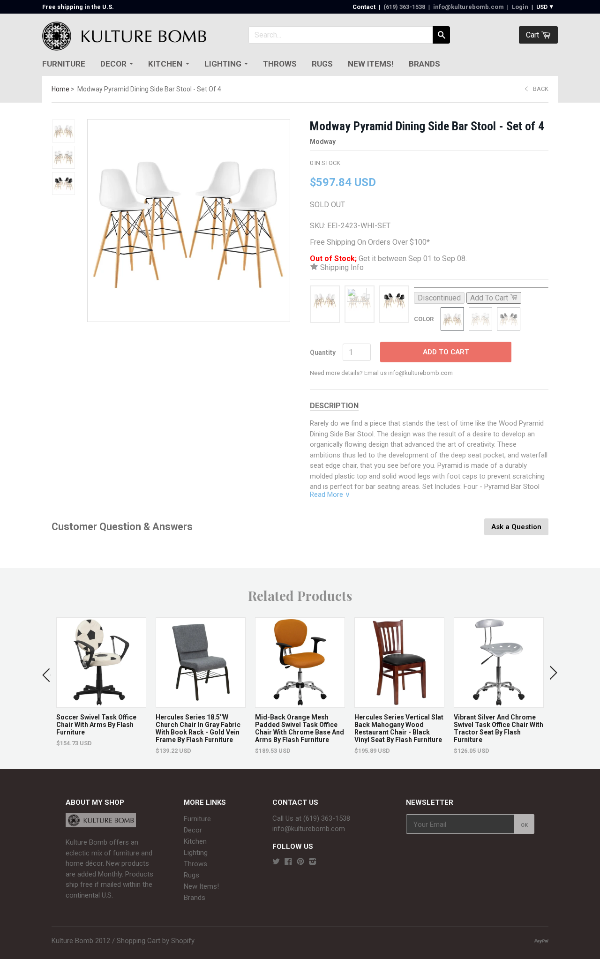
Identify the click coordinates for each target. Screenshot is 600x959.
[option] (101, 682)
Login (520, 6)
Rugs (322, 63)
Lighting (222, 63)
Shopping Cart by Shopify (156, 941)
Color (424, 318)
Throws (280, 63)
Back (540, 88)
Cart (533, 34)
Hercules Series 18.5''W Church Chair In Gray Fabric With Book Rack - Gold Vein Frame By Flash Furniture (198, 728)
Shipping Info (341, 267)
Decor (113, 63)
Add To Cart (446, 352)
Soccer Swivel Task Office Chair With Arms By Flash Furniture (96, 724)
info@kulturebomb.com (468, 6)
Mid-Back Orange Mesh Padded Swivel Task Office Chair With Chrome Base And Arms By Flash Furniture (299, 728)
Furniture (63, 63)
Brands (424, 63)
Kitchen (165, 63)
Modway (323, 141)
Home (60, 89)
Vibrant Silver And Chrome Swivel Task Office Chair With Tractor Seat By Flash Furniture (498, 728)
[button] (46, 673)
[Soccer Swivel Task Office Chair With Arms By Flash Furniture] (101, 702)
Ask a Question (516, 527)
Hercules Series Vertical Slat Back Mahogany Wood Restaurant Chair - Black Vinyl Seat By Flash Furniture (398, 728)
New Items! (371, 63)
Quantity (323, 352)
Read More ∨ (330, 494)
